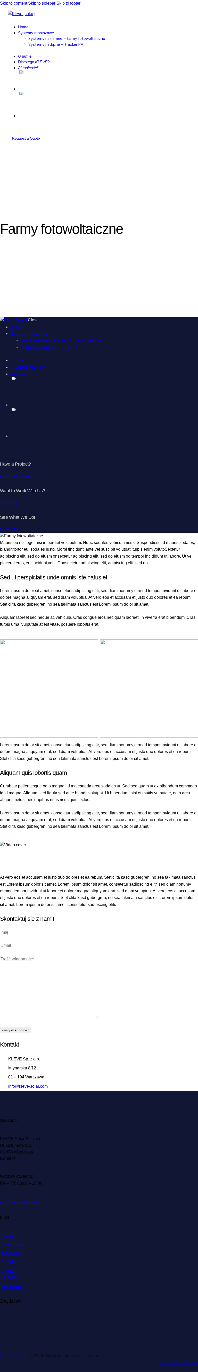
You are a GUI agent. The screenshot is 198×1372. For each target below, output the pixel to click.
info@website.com (17, 476)
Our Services (12, 529)
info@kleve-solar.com (28, 1086)
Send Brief (9, 502)
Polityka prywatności (179, 1362)
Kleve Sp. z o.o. (14, 1355)
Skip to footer (68, 3)
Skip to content (13, 3)
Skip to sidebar (41, 3)
